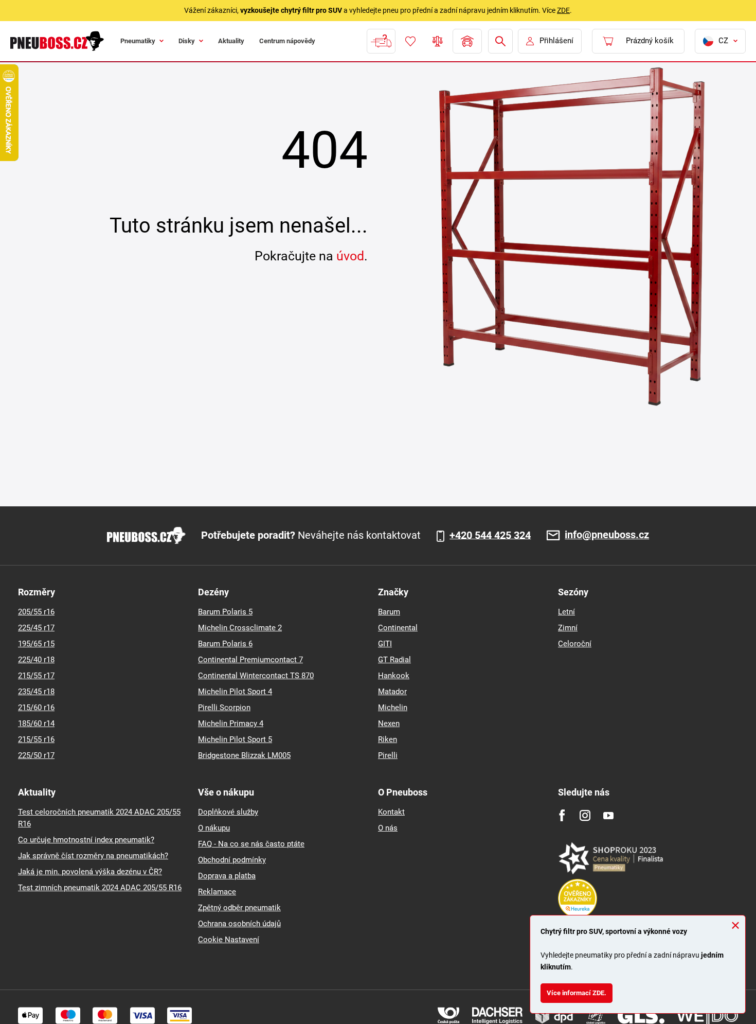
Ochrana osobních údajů (239, 923)
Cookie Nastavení (228, 939)
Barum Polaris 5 (225, 611)
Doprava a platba (227, 875)
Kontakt (391, 812)
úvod (350, 256)
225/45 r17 (36, 627)
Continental (398, 627)
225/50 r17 (36, 755)
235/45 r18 (36, 691)
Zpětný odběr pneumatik (239, 907)
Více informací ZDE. (582, 990)
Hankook (393, 675)
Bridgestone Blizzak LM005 (244, 755)
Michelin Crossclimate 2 (240, 627)
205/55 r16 (36, 611)
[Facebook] (562, 815)
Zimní (568, 627)
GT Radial (394, 659)
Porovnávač (436, 41)
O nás (388, 828)
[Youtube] (608, 815)
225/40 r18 (36, 659)
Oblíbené (409, 41)
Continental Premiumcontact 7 (250, 659)
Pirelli (388, 755)
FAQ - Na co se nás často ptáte (251, 844)
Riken (387, 739)
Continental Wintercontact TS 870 (256, 675)
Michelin (392, 707)
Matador (392, 691)
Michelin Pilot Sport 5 (235, 739)
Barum (389, 611)
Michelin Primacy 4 (230, 723)
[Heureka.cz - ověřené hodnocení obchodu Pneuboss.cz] (582, 898)
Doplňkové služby (228, 812)
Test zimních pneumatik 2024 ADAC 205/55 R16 (100, 887)
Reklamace (217, 891)
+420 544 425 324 (490, 535)
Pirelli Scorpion (224, 707)
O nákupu (214, 828)
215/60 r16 (36, 707)
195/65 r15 (36, 643)
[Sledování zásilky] (380, 41)
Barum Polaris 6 (225, 643)
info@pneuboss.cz (607, 535)
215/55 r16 (36, 739)
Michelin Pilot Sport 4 (235, 691)
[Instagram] (585, 815)
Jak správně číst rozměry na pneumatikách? (93, 855)
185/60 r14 (36, 723)
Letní (566, 611)
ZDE (563, 10)
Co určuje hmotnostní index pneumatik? (86, 839)
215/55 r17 (36, 675)
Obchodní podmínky (232, 859)
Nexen (389, 723)
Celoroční (574, 643)
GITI (385, 643)
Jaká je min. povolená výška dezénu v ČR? (90, 871)
